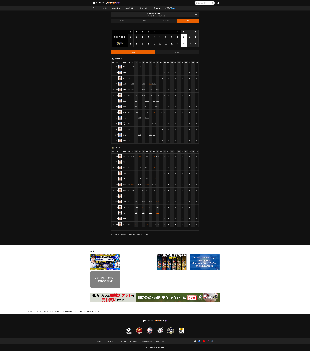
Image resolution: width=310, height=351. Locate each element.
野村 (124, 95)
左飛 (150, 135)
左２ (133, 167)
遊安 (140, 156)
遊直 (150, 207)
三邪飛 (154, 106)
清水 (124, 129)
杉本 (124, 190)
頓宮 (124, 184)
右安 (154, 156)
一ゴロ (147, 101)
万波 (124, 67)
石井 (124, 78)
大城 (124, 173)
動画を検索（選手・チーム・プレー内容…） (205, 3)
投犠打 (136, 207)
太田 (124, 167)
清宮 (124, 101)
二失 (150, 67)
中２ (154, 179)
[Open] (196, 14)
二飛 (133, 67)
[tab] (133, 52)
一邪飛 (132, 84)
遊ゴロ (157, 89)
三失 (161, 112)
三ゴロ (154, 84)
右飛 (157, 101)
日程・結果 (56, 311)
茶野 (124, 156)
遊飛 (150, 201)
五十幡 (124, 72)
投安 (150, 84)
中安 (154, 112)
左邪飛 (147, 179)
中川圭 (124, 201)
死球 (154, 101)
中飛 (140, 67)
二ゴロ (161, 140)
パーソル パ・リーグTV (45, 311)
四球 (157, 95)
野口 (124, 224)
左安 (154, 67)
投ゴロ (136, 112)
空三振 (161, 78)
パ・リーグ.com (32, 311)
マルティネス (124, 123)
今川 (124, 84)
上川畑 (124, 106)
